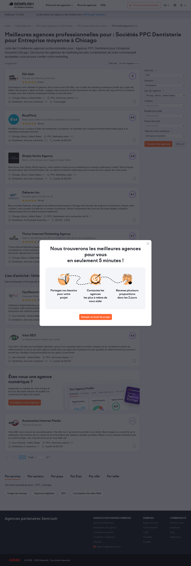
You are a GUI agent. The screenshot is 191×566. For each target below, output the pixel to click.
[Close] (147, 243)
